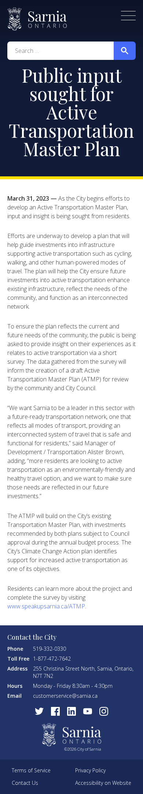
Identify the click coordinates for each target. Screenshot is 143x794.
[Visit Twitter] (39, 711)
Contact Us (25, 782)
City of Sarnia (37, 18)
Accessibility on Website (103, 782)
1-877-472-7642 (52, 658)
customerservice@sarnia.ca (65, 695)
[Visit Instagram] (103, 711)
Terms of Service (31, 770)
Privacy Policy (90, 770)
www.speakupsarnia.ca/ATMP (46, 606)
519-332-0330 (49, 648)
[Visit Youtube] (87, 711)
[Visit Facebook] (55, 711)
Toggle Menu (128, 15)
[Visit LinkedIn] (71, 711)
